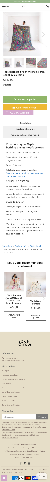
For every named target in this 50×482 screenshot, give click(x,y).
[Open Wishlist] (4, 478)
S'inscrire (42, 417)
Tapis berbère (21, 246)
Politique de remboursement (13, 388)
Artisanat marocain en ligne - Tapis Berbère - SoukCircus (19, 471)
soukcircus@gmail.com (10, 437)
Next (44, 34)
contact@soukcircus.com (14, 361)
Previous (6, 34)
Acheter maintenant (26, 107)
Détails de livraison (9, 396)
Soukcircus (7, 246)
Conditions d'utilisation (11, 392)
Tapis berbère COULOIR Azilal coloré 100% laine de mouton (14, 299)
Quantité (7, 85)
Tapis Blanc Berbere (36, 302)
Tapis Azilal (35, 246)
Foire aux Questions (9, 375)
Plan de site (6, 384)
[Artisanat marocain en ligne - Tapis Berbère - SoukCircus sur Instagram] (29, 463)
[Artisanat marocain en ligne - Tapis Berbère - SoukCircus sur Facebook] (21, 463)
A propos (5, 371)
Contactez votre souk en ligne (13, 379)
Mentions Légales (8, 401)
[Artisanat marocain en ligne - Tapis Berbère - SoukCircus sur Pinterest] (25, 463)
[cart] (47, 6)
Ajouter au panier (36, 316)
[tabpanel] (8, 63)
